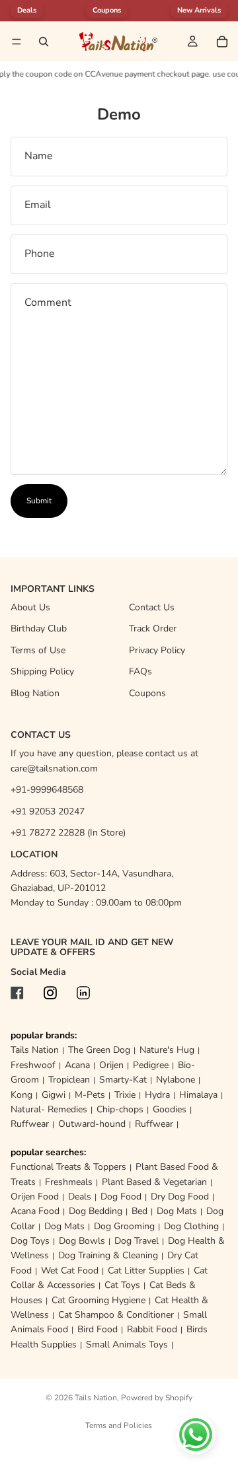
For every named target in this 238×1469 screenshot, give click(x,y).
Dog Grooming (124, 1226)
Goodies (169, 1109)
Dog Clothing (191, 1226)
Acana (77, 1065)
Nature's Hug (166, 1050)
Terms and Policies (118, 1425)
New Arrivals (199, 10)
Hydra (157, 1095)
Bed (139, 1211)
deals (26, 10)
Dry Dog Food (180, 1196)
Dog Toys (30, 1241)
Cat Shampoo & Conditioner (116, 1314)
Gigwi (53, 1095)
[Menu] (16, 41)
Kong (21, 1095)
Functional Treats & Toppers (68, 1167)
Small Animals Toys (127, 1344)
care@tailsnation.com (54, 768)
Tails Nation (35, 1050)
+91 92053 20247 (48, 811)
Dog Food (120, 1196)
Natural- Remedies (49, 1109)
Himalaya (198, 1095)
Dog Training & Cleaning (108, 1255)
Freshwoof (33, 1065)
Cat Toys (122, 1285)
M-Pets (90, 1095)
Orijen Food (35, 1196)
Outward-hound (92, 1124)
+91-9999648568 (47, 789)
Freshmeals (69, 1182)
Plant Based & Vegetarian (154, 1182)
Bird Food (97, 1329)
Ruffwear (30, 1124)
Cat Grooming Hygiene (98, 1300)
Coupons (107, 10)
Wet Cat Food (70, 1270)
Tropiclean (69, 1079)
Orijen (111, 1065)
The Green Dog (99, 1050)
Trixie (125, 1095)
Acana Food (35, 1211)
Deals (79, 1196)
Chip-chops (120, 1109)
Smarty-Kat (123, 1079)
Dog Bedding (95, 1211)
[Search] (43, 41)
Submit (39, 500)
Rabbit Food (152, 1329)
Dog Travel (136, 1241)
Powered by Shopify (156, 1397)
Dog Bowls (82, 1241)
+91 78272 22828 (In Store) (68, 832)
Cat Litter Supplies (146, 1270)
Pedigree (151, 1065)
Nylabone (175, 1079)
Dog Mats (177, 1211)
